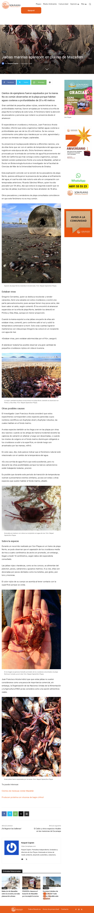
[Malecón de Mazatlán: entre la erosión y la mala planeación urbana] (11, 882)
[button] (90, 4)
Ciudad (25, 888)
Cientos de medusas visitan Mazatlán (18, 791)
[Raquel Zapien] (3, 63)
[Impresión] (26, 813)
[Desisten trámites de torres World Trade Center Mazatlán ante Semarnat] (52, 882)
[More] (49, 82)
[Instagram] (78, 909)
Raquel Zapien (13, 63)
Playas (4, 52)
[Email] (21, 813)
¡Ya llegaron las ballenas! (11, 829)
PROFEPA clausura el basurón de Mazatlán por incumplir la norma (30, 893)
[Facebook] (4, 813)
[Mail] (22, 859)
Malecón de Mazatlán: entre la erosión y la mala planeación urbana (11, 893)
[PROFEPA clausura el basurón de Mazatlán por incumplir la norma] (31, 882)
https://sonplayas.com (28, 846)
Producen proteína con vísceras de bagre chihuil (23, 797)
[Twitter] (9, 813)
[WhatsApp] (15, 813)
